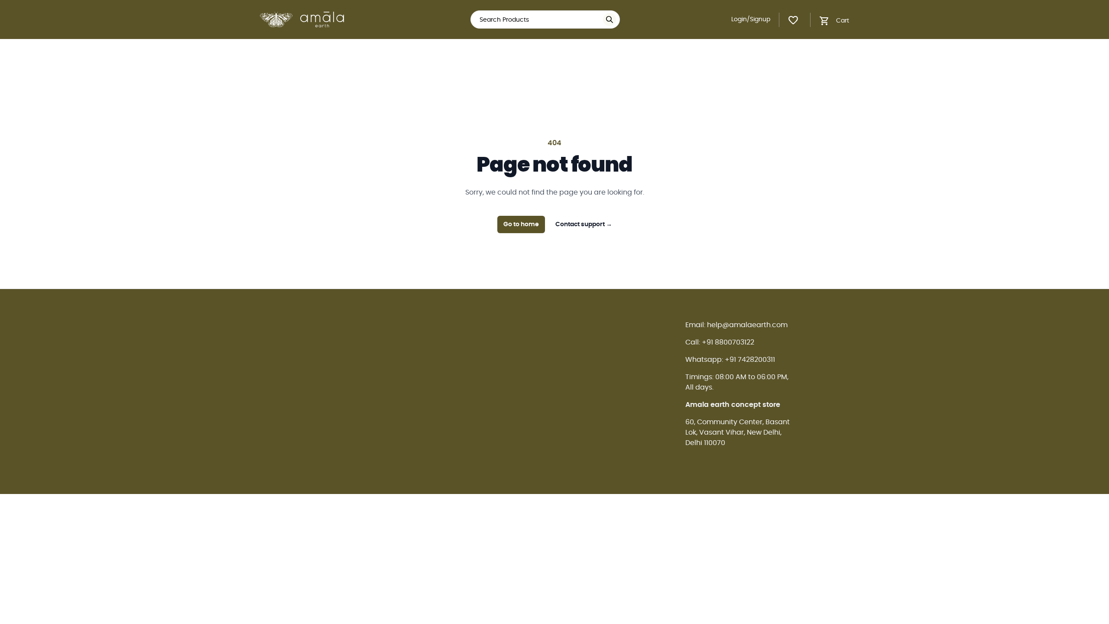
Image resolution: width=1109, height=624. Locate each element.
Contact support (583, 224)
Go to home (521, 224)
